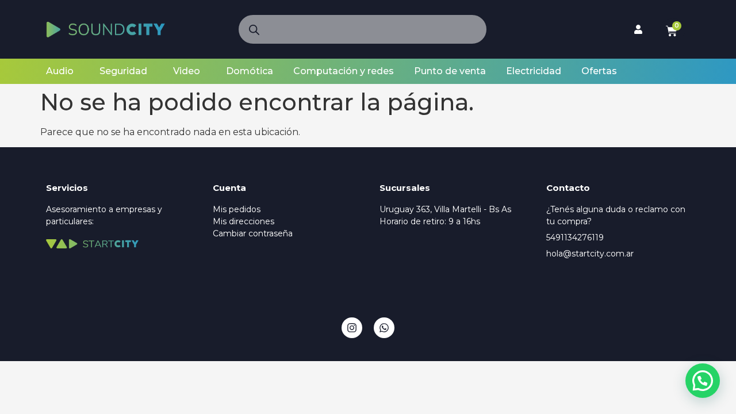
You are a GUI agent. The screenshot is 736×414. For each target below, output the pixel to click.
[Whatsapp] (384, 327)
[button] (702, 380)
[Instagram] (352, 327)
